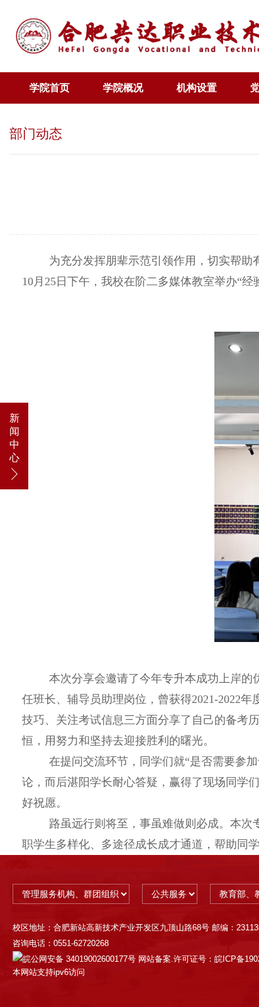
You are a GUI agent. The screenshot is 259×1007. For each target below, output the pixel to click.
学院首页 (50, 87)
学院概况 (123, 87)
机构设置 (197, 87)
